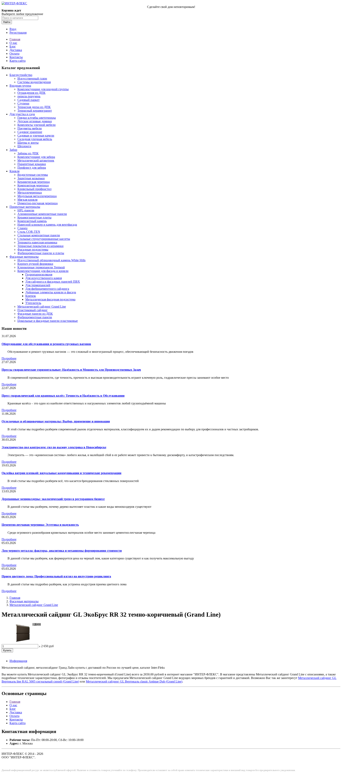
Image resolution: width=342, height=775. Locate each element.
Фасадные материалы (24, 256)
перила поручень (28, 96)
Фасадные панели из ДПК (35, 313)
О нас (13, 43)
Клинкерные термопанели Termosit (41, 267)
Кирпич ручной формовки (35, 263)
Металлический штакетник (35, 160)
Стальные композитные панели (38, 235)
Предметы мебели (29, 128)
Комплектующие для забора (36, 157)
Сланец (22, 228)
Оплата (14, 53)
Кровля (14, 171)
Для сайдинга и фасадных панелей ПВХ (52, 281)
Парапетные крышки (31, 164)
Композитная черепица (33, 185)
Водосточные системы (32, 174)
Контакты (16, 57)
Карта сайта (18, 60)
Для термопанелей (37, 285)
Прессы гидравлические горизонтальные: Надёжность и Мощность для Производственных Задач (71, 369)
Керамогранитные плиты (34, 217)
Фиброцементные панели (34, 317)
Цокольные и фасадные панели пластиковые (47, 320)
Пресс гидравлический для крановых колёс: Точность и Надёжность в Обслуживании (63, 395)
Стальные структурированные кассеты (43, 239)
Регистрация (18, 32)
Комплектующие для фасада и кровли (42, 271)
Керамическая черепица (33, 182)
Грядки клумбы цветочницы (36, 117)
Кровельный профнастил (34, 189)
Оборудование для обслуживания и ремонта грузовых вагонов (46, 344)
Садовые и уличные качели (35, 135)
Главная (15, 39)
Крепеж (30, 296)
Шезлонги (24, 146)
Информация (18, 661)
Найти (6, 22)
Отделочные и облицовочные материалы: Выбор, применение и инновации (56, 421)
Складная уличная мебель (34, 139)
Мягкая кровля (27, 199)
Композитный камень (32, 221)
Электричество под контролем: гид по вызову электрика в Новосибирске (54, 447)
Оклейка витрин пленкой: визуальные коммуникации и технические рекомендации (61, 473)
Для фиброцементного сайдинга (47, 288)
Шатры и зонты (28, 142)
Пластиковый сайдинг (32, 310)
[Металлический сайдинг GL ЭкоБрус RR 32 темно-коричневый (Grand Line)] (21, 642)
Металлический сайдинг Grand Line (41, 306)
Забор (13, 149)
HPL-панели (25, 210)
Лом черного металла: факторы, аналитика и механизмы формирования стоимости (62, 550)
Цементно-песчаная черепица (37, 203)
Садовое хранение (29, 132)
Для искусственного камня (43, 278)
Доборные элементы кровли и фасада (50, 292)
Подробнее (9, 358)
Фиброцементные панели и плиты (40, 253)
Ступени (23, 103)
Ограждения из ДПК (31, 92)
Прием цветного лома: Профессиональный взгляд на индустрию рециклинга (56, 576)
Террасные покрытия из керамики (40, 246)
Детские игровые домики (34, 121)
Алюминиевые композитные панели (42, 214)
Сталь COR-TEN (28, 231)
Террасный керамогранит (34, 110)
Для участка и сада (22, 114)
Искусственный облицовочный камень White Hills (51, 260)
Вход (13, 29)
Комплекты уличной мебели (36, 124)
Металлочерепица (29, 192)
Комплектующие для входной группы (43, 89)
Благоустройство (21, 75)
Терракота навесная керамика (37, 242)
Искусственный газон (32, 78)
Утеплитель (33, 303)
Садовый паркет (28, 100)
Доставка (16, 50)
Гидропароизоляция (38, 274)
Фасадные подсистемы (32, 249)
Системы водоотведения (34, 82)
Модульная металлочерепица (37, 196)
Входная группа (20, 85)
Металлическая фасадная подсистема (50, 299)
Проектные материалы (25, 206)
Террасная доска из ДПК (34, 107)
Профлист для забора (31, 167)
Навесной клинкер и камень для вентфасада (47, 224)
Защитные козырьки (31, 178)
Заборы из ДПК (28, 153)
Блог (13, 46)
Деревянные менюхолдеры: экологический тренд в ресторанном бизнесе (53, 499)
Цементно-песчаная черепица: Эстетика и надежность (40, 524)
